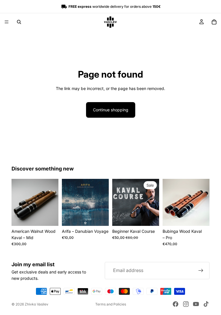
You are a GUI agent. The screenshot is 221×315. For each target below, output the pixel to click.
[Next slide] (52, 202)
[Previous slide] (18, 202)
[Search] (19, 22)
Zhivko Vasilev (36, 304)
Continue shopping (110, 109)
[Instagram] (185, 304)
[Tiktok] (206, 304)
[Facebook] (175, 304)
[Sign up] (201, 271)
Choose (54, 216)
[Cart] (214, 22)
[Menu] (6, 22)
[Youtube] (196, 304)
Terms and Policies (110, 304)
